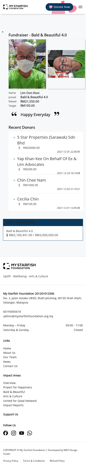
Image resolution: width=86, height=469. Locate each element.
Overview (9, 383)
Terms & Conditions (34, 460)
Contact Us (10, 366)
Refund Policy (57, 460)
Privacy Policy (10, 460)
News (7, 362)
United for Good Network (20, 401)
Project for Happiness (17, 387)
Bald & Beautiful (14, 392)
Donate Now (62, 7)
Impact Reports (13, 405)
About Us (9, 353)
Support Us (10, 414)
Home (7, 348)
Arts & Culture (12, 396)
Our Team (10, 357)
